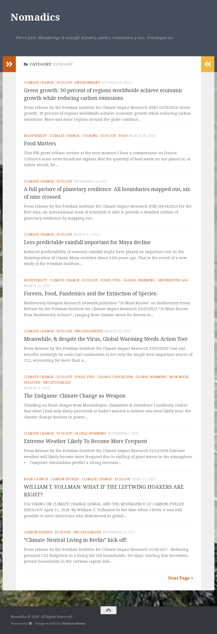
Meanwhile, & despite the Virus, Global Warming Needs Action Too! (106, 339)
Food (123, 136)
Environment (87, 83)
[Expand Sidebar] (9, 64)
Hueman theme (73, 623)
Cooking (90, 136)
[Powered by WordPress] (30, 623)
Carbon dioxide (65, 479)
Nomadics (35, 17)
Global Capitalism (115, 377)
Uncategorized (89, 331)
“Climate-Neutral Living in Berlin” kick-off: (75, 540)
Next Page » (180, 578)
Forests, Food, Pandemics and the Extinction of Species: (91, 294)
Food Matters (40, 144)
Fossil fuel (110, 280)
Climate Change (39, 83)
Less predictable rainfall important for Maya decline (87, 242)
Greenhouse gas (173, 280)
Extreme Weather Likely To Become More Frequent (85, 441)
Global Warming (139, 280)
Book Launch (36, 479)
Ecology (64, 83)
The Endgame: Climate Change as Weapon (74, 396)
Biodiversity (35, 136)
